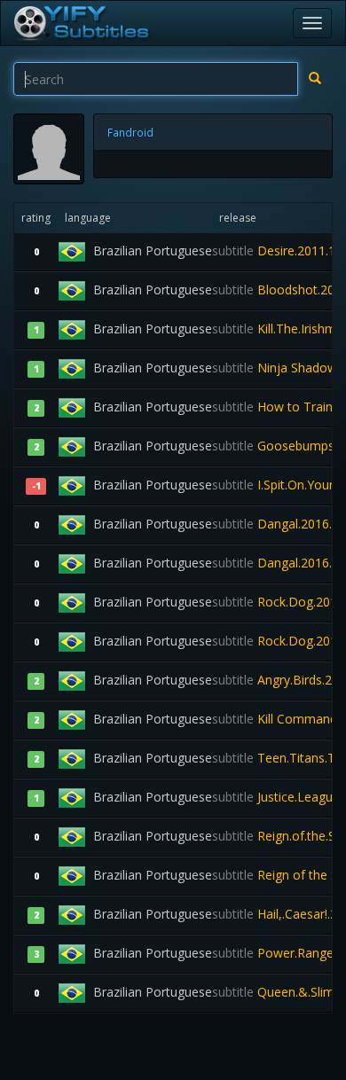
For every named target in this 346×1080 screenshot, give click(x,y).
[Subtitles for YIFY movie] (81, 23)
